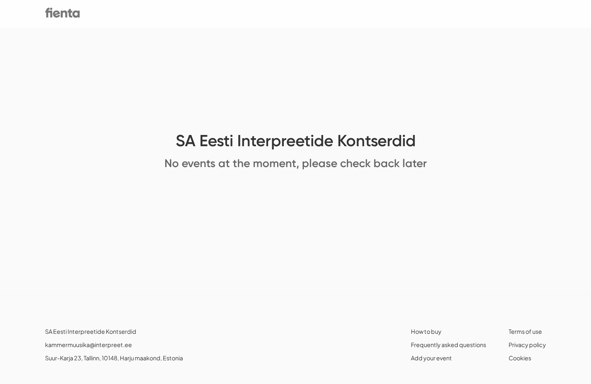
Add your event (431, 358)
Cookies (520, 358)
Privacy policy (527, 344)
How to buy (426, 331)
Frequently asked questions (448, 344)
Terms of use (525, 331)
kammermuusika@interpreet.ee (88, 344)
